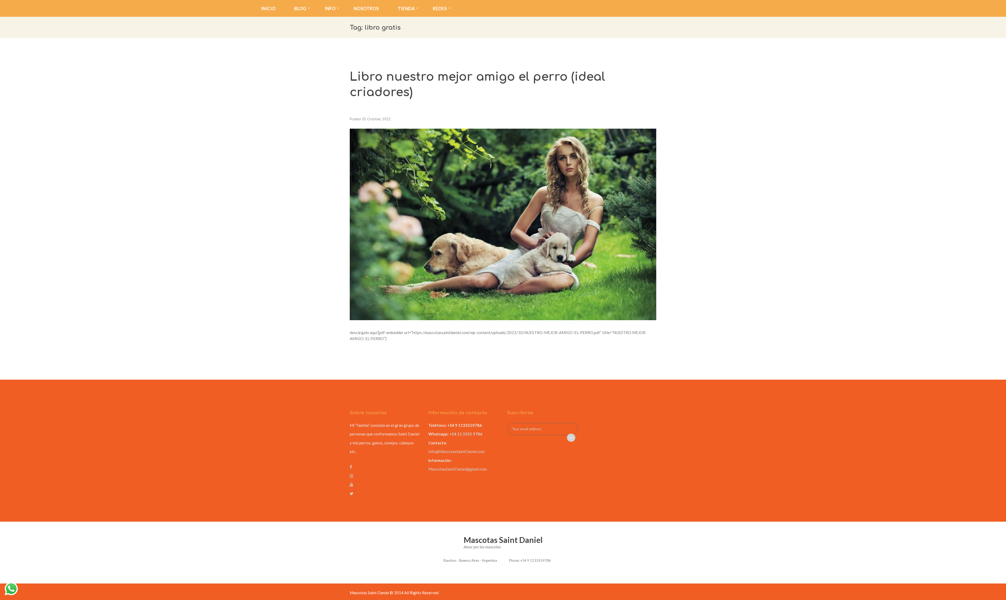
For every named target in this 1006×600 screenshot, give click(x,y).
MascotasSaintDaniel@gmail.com (457, 469)
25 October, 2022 (376, 119)
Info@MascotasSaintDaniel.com (456, 451)
